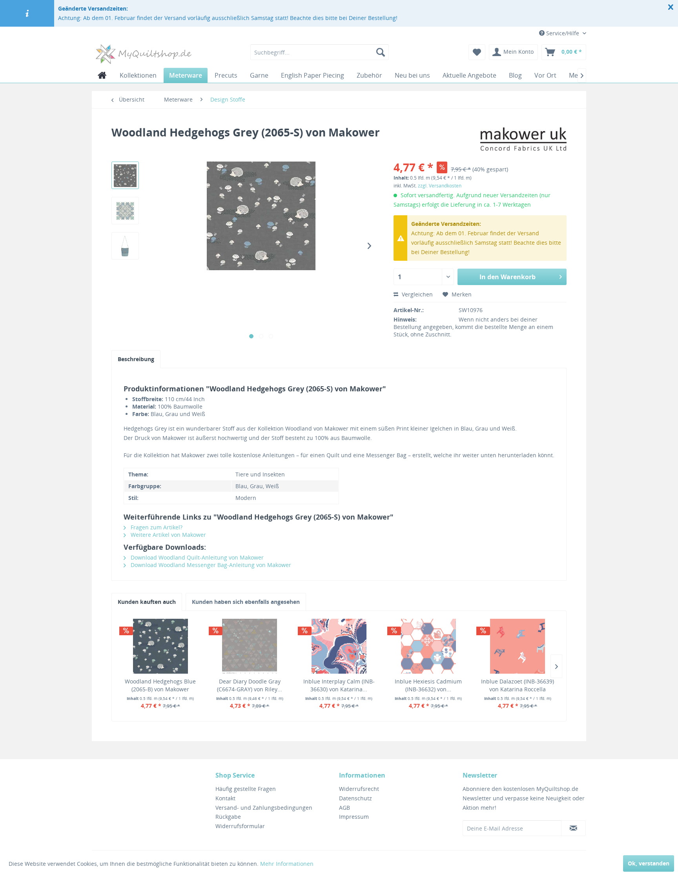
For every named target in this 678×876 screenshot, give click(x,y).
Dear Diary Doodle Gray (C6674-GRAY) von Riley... (249, 685)
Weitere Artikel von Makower (167, 534)
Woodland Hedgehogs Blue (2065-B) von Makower (160, 685)
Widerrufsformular (240, 826)
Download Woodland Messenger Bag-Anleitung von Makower (210, 565)
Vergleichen (416, 294)
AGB (344, 807)
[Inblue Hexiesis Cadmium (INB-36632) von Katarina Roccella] (428, 646)
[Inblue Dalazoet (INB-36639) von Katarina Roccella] (517, 646)
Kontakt (225, 798)
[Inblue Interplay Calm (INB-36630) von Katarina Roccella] (339, 646)
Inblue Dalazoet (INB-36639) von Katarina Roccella (517, 685)
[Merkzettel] (476, 52)
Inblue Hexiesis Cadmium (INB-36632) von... (428, 685)
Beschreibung (136, 359)
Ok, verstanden (648, 863)
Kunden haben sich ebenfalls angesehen (246, 601)
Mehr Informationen (286, 863)
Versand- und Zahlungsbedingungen (263, 807)
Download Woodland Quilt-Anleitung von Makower (196, 557)
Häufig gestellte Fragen (245, 788)
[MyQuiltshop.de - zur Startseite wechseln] (143, 54)
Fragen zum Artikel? (155, 527)
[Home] (102, 75)
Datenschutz (355, 798)
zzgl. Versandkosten (439, 185)
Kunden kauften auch (147, 601)
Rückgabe (228, 816)
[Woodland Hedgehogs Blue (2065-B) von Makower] (160, 646)
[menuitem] (319, 52)
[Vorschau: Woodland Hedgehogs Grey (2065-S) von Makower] (125, 175)
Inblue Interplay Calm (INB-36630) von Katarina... (339, 685)
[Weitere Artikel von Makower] (523, 140)
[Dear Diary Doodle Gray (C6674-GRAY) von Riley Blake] (250, 646)
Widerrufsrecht (359, 788)
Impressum (354, 816)
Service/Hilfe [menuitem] (563, 33)
